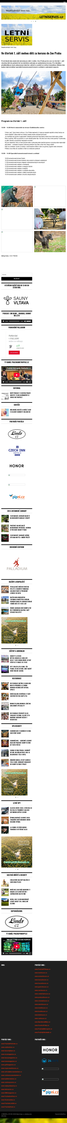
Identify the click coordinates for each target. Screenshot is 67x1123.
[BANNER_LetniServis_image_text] (33, 13)
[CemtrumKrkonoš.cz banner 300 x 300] (16, 859)
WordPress (63, 1119)
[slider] (28, 321)
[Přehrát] (3, 321)
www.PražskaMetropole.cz (43, 1033)
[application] (16, 321)
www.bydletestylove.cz (8, 1083)
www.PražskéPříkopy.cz (42, 974)
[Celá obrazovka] (30, 382)
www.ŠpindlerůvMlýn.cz (42, 1027)
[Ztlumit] (25, 321)
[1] (16, 632)
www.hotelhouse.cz (41, 1012)
